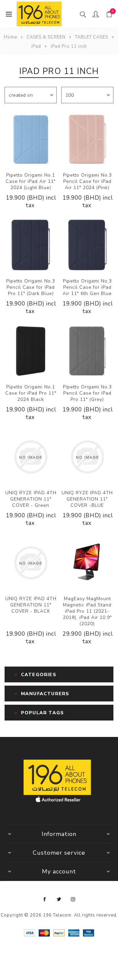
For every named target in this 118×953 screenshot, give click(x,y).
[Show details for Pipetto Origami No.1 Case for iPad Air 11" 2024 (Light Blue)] (31, 139)
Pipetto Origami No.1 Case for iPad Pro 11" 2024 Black (30, 393)
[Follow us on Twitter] (59, 899)
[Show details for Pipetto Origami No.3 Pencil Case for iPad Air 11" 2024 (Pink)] (87, 139)
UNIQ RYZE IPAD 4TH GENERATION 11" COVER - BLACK (30, 605)
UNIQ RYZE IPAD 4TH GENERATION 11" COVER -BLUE (87, 499)
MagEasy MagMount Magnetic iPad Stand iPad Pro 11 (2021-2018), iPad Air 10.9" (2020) (87, 611)
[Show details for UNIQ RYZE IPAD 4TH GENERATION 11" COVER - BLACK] (31, 563)
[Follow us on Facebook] (45, 899)
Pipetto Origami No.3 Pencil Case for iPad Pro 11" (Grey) (87, 393)
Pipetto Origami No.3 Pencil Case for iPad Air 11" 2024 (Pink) (87, 181)
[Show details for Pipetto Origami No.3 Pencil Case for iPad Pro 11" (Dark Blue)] (31, 245)
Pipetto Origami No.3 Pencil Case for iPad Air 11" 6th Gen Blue (87, 287)
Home (10, 37)
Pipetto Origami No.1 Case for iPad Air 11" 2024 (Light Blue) (31, 181)
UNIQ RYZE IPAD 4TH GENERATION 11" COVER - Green (30, 499)
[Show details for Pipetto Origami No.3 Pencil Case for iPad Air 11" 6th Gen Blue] (87, 245)
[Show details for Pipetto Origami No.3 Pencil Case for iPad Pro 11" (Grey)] (87, 351)
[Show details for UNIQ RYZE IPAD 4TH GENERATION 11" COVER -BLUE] (87, 457)
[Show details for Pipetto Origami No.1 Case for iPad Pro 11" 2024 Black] (31, 351)
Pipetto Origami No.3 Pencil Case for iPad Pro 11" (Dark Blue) (30, 287)
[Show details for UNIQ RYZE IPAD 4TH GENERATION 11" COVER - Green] (31, 457)
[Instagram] (73, 899)
